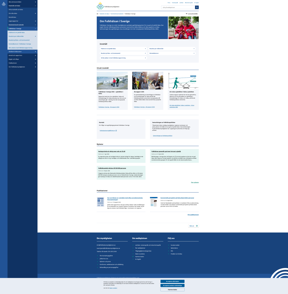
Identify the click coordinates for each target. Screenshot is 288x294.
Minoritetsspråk (189, 2)
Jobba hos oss (104, 258)
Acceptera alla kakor (172, 281)
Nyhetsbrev (174, 248)
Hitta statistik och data (16, 9)
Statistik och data (14, 6)
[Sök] (197, 7)
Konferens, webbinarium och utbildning (111, 264)
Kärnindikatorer (154, 53)
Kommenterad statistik (16, 25)
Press (169, 2)
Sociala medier (175, 245)
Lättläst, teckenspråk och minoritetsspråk (148, 245)
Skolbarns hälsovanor (15, 51)
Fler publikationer (193, 215)
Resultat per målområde (16, 36)
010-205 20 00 (112, 251)
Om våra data (13, 13)
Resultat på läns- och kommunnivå (19, 40)
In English (196, 2)
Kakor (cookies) (140, 254)
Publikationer (13, 63)
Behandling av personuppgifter (109, 267)
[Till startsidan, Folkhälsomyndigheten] (4, 4)
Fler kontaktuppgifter (106, 256)
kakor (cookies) (113, 288)
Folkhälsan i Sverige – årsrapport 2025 (144, 107)
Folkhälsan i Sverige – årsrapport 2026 (109, 107)
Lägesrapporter (13, 21)
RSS (172, 251)
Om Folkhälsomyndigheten (17, 67)
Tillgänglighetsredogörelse (143, 251)
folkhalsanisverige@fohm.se (107, 130)
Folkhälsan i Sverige (15, 29)
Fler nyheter (195, 182)
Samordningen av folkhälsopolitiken (162, 135)
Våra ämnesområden (15, 2)
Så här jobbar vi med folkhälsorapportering (113, 58)
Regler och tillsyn (14, 59)
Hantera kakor (172, 289)
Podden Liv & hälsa (176, 254)
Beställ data (12, 17)
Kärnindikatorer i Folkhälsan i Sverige (20, 44)
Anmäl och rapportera (15, 55)
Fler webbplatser (140, 248)
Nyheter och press (105, 261)
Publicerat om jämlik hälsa (17, 32)
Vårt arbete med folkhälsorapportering (20, 48)
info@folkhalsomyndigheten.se (106, 245)
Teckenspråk (175, 2)
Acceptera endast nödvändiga (172, 285)
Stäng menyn (13, 72)
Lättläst (181, 2)
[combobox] (180, 7)
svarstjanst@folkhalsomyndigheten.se (108, 248)
